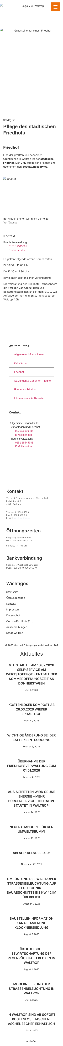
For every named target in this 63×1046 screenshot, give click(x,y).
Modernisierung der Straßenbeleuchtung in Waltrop (31, 988)
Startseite (12, 592)
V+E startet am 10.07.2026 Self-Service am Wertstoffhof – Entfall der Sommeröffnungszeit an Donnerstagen (31, 674)
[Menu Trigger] (55, 6)
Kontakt (11, 603)
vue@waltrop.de (22, 518)
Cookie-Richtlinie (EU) (19, 621)
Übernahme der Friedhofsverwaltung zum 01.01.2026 (31, 765)
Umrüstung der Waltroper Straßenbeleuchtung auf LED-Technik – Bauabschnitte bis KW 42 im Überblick (31, 888)
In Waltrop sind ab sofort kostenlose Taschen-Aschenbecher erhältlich (31, 1019)
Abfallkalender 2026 (31, 853)
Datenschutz (14, 615)
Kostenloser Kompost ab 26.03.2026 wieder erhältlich (32, 709)
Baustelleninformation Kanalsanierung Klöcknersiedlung (31, 923)
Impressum (13, 609)
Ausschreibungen (16, 627)
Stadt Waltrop (14, 632)
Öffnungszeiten (15, 597)
